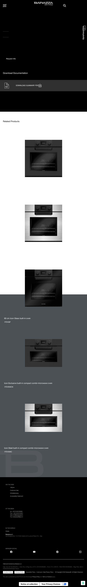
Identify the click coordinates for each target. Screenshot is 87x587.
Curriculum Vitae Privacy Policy (45, 572)
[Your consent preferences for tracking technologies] (83, 583)
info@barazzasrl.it (18, 515)
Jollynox (12, 487)
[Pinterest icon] (57, 552)
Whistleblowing (14, 493)
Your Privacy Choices (50, 584)
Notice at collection (29, 584)
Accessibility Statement (16, 496)
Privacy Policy (19, 572)
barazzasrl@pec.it (18, 517)
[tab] (11, 59)
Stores (7, 531)
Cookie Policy (8, 572)
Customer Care (14, 490)
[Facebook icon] (12, 43)
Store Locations (10, 35)
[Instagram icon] (26, 43)
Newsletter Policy (30, 572)
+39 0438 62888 (17, 511)
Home (7, 14)
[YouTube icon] (34, 552)
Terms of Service (47, 577)
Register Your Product (14, 29)
